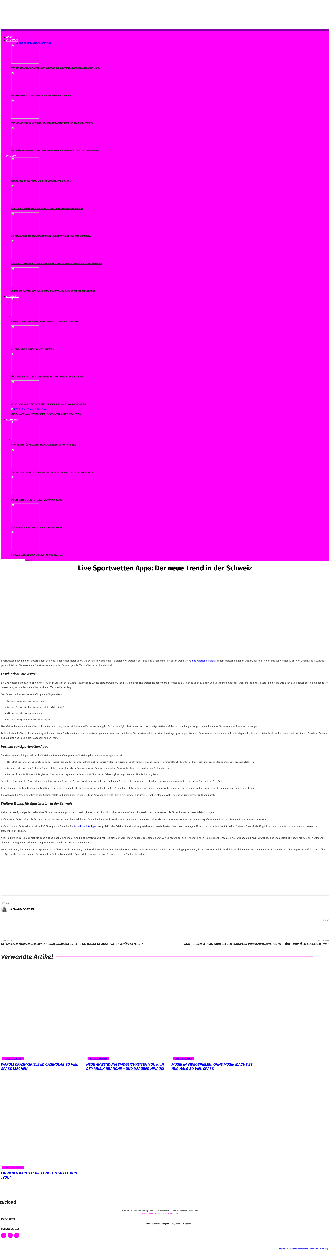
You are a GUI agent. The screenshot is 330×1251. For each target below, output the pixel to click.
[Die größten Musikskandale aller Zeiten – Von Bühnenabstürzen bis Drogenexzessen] (25, 145)
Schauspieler (44, 43)
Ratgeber (12, 419)
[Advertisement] (20, 875)
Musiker (26, 43)
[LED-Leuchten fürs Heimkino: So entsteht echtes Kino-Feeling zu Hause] (25, 203)
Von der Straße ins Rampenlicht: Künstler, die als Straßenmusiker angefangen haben (55, 68)
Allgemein (12, 296)
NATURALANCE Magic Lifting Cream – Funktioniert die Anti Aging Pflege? (46, 414)
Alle (13, 43)
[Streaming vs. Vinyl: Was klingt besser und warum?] (25, 522)
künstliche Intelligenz (85, 826)
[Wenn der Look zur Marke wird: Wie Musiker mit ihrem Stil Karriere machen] (25, 176)
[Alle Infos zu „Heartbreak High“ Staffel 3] (25, 344)
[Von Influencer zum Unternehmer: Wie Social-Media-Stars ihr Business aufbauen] (25, 118)
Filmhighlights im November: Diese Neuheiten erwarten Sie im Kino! (45, 322)
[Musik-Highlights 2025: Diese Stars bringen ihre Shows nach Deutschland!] (25, 399)
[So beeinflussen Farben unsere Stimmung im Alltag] (25, 550)
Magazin (11, 155)
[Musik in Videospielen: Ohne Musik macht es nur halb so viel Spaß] (212, 1011)
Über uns (314, 1249)
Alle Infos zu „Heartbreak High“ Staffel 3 (32, 349)
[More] (323, 927)
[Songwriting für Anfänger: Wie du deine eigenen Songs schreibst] (25, 440)
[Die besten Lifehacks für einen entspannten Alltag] (25, 495)
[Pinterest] (306, 927)
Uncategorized (13, 1059)
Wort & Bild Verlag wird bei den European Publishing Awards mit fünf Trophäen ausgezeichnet (256, 944)
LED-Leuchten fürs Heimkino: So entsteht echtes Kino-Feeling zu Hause (47, 208)
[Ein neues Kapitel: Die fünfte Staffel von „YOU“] (42, 1120)
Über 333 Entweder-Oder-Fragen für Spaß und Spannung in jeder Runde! (47, 377)
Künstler (12, 40)
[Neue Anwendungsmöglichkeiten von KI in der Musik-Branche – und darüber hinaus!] (127, 1011)
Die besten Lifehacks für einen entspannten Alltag (36, 500)
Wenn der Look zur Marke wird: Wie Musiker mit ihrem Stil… (41, 181)
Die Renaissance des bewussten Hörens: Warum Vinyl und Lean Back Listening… (51, 236)
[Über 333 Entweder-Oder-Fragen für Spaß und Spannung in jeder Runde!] (25, 372)
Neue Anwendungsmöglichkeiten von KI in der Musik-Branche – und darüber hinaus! (125, 1066)
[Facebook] (290, 927)
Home (9, 37)
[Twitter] (298, 927)
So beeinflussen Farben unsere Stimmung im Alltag (37, 555)
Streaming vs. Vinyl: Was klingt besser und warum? (37, 527)
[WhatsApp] (314, 927)
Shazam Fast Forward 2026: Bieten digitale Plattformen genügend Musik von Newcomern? (56, 263)
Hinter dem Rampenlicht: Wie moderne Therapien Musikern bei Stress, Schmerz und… (54, 291)
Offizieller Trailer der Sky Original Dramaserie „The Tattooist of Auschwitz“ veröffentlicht (72, 944)
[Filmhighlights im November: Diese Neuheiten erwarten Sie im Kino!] (25, 316)
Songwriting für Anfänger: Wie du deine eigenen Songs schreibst (44, 445)
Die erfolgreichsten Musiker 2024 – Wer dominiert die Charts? (43, 95)
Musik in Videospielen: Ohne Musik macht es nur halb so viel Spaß (212, 1066)
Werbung (324, 1249)
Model (19, 43)
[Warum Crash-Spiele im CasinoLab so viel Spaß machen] (42, 1011)
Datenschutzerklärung (299, 1249)
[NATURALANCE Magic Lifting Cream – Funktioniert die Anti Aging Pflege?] (29, 409)
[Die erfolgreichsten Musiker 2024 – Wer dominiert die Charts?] (25, 90)
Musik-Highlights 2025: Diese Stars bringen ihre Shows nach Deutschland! (49, 404)
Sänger (33, 43)
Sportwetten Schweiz (203, 660)
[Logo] (1, 32)
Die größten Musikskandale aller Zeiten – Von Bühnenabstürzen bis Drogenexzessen (55, 150)
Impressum (283, 1249)
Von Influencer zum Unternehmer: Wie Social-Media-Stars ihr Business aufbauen (52, 123)
